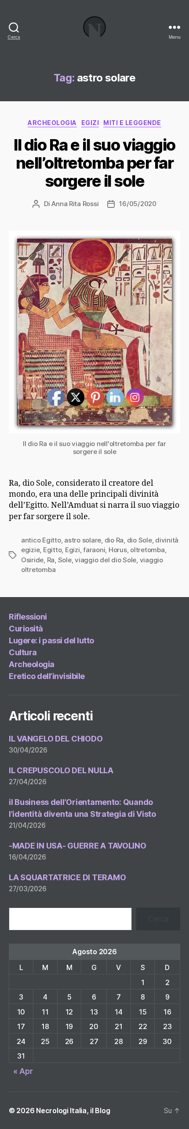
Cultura (23, 652)
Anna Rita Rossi (74, 203)
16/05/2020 (137, 203)
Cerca (158, 918)
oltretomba (147, 550)
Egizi (90, 122)
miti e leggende (132, 122)
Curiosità (26, 628)
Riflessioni (28, 616)
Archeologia (52, 122)
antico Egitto (41, 540)
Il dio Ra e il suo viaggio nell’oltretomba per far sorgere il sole (94, 163)
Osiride (32, 560)
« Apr (23, 1071)
